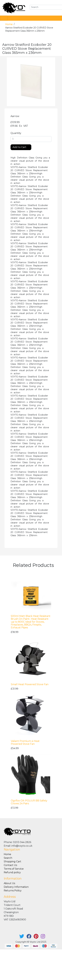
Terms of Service (14, 868)
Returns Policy (13, 890)
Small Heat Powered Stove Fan (29, 684)
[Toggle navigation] (4, 18)
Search (8, 857)
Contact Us (10, 865)
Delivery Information (16, 886)
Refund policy (12, 872)
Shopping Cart (12, 861)
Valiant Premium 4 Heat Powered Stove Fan (25, 742)
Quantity (16, 133)
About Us (9, 883)
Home (9, 24)
